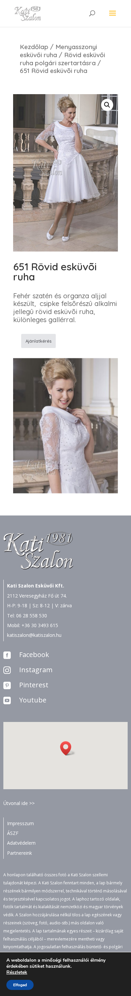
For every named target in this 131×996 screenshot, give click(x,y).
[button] (67, 748)
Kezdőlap (34, 47)
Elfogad (20, 985)
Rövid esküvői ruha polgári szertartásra (62, 59)
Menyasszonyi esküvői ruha (58, 51)
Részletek (16, 972)
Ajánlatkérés (38, 341)
